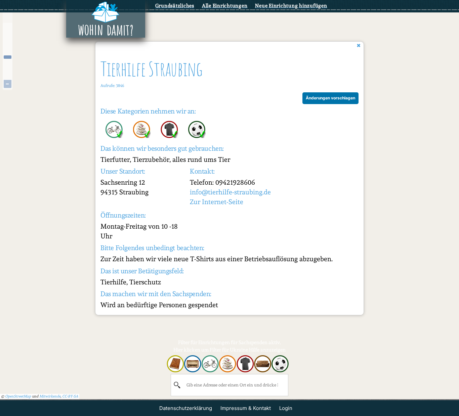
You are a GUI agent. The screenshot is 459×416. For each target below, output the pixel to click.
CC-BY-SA (70, 396)
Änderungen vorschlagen (330, 97)
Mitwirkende (49, 396)
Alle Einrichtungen (225, 6)
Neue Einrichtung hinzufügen (291, 6)
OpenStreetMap (18, 396)
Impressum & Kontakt (245, 408)
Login (285, 408)
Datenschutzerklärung (185, 408)
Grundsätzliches (174, 6)
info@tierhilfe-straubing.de (230, 192)
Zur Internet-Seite (216, 202)
